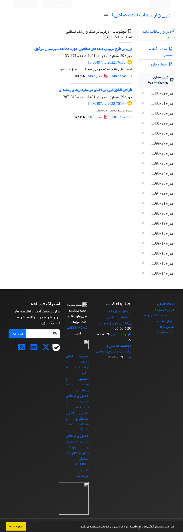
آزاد (69, 328)
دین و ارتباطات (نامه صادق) (141, 14)
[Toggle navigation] (106, 15)
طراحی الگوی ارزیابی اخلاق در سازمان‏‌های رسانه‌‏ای (95, 89)
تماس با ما (167, 326)
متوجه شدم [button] (16, 526)
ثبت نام (23, 4)
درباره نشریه (164, 309)
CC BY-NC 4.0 (77, 325)
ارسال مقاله (165, 320)
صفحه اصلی (165, 303)
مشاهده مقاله (122, 75)
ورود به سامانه (56, 4)
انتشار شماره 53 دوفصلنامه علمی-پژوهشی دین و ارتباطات (114, 317)
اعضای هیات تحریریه (159, 315)
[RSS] (21, 348)
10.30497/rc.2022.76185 (107, 62)
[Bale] (56, 348)
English (158, 4)
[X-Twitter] (46, 348)
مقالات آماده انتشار (161, 51)
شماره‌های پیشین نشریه (158, 79)
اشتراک (17, 333)
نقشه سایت (165, 332)
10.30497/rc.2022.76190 (107, 103)
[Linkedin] (34, 348)
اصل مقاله (89, 75)
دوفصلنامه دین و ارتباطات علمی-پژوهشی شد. (114, 351)
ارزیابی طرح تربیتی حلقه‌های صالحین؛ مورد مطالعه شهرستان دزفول (83, 48)
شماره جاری (159, 64)
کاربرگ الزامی (121, 334)
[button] (78, 527)
